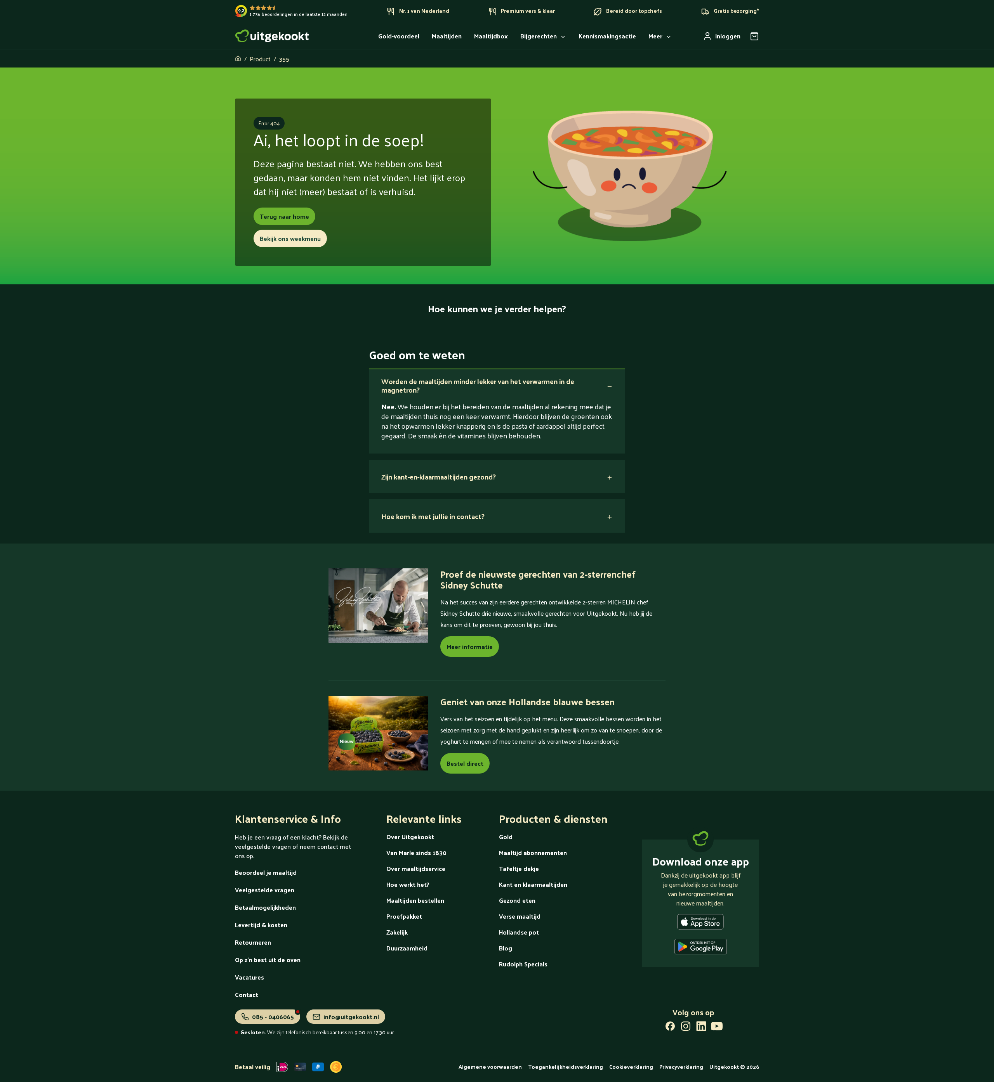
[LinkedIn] (701, 1027)
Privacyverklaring (681, 1067)
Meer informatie (470, 646)
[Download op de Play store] (700, 948)
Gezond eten (517, 900)
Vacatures (249, 977)
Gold (506, 836)
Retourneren (253, 942)
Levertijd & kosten (261, 924)
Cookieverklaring (631, 1067)
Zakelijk (397, 932)
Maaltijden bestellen (415, 900)
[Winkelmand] (754, 36)
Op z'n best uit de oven (268, 959)
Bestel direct (465, 763)
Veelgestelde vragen (264, 889)
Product (260, 58)
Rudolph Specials (523, 963)
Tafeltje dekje (519, 868)
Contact (246, 994)
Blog (505, 948)
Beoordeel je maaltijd (266, 872)
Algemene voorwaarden (490, 1067)
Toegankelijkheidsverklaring (565, 1067)
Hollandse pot (519, 932)
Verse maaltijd (519, 916)
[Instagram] (685, 1027)
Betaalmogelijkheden (265, 907)
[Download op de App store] (700, 923)
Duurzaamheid (406, 948)
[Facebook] (670, 1027)
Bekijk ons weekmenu (290, 238)
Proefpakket (404, 916)
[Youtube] (717, 1027)
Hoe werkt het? (407, 884)
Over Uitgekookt (410, 836)
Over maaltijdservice (415, 868)
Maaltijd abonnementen (533, 852)
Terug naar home (284, 216)
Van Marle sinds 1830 (416, 852)
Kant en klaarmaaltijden (533, 884)
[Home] (272, 36)
